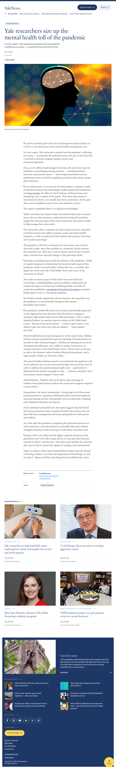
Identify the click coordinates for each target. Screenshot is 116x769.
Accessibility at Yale (11, 754)
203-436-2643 (44, 478)
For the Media (10, 746)
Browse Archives (11, 740)
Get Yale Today (13, 733)
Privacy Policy (9, 757)
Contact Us (9, 749)
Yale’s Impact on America (29, 14)
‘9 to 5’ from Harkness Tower (80, 14)
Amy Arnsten (34, 193)
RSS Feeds (9, 743)
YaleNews (12, 8)
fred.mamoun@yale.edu (48, 476)
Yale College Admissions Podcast (54, 14)
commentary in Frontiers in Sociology (63, 289)
